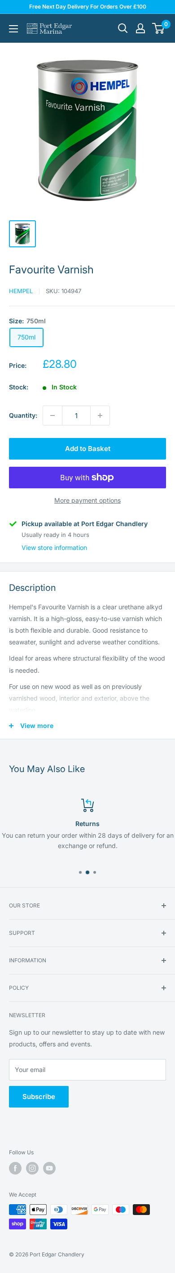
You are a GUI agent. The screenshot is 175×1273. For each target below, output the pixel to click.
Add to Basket (87, 448)
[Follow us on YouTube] (49, 1168)
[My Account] (140, 28)
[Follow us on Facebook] (15, 1168)
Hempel (21, 291)
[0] (158, 28)
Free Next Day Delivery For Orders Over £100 (87, 6)
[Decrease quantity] (52, 415)
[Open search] (123, 28)
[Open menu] (13, 28)
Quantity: (23, 415)
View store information (54, 547)
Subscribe (38, 1096)
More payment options (87, 500)
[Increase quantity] (100, 415)
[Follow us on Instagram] (32, 1168)
